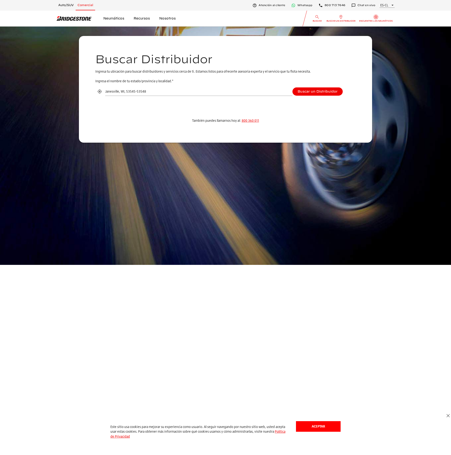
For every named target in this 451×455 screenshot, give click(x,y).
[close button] (448, 416)
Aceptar (318, 426)
